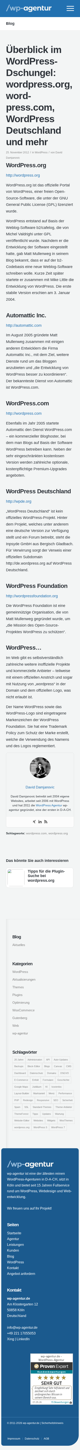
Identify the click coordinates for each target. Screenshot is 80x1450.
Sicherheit (67, 1100)
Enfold (35, 1080)
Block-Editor (34, 1066)
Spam (17, 1107)
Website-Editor (21, 1120)
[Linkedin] (40, 822)
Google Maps (21, 1086)
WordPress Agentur (49, 805)
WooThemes (66, 1120)
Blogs (47, 1066)
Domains (51, 1073)
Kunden (13, 1250)
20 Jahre (18, 1059)
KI (46, 1086)
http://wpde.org (18, 501)
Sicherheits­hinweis (52, 1423)
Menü (51, 1093)
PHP (16, 1100)
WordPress (41, 152)
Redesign (28, 1100)
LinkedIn (23, 1339)
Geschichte (63, 1080)
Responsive (43, 1100)
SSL (26, 1107)
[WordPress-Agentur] (33, 8)
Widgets (51, 1120)
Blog (10, 23)
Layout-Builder (21, 1093)
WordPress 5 (40, 1127)
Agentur (13, 1239)
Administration (35, 1059)
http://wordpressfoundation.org (32, 596)
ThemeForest (21, 1114)
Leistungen (15, 1244)
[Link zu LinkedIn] (63, 1431)
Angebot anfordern (21, 1274)
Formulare (48, 1080)
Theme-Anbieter (63, 1107)
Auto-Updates (61, 1059)
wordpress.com (36, 833)
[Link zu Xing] (57, 1431)
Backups (18, 1066)
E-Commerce (21, 1080)
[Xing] (34, 822)
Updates (46, 1114)
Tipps (35, 1114)
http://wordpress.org (23, 175)
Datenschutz (36, 1073)
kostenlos (57, 1086)
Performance (65, 1093)
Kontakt (13, 1268)
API (48, 1059)
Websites (38, 1120)
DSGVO (64, 1073)
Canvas (58, 1066)
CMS (68, 1066)
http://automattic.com (24, 325)
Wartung (59, 1114)
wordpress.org (58, 833)
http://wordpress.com (24, 413)
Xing (10, 1339)
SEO (55, 1100)
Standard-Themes (42, 1107)
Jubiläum (36, 1086)
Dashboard (20, 1073)
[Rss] (46, 822)
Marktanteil (39, 1093)
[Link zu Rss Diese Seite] (70, 1431)
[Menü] (68, 8)
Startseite (14, 1233)
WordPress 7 (58, 1127)
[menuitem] (68, 8)
